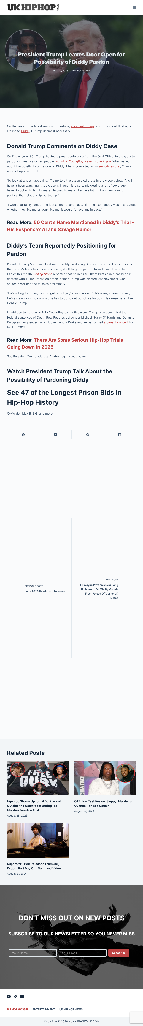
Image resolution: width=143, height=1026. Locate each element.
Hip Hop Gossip (81, 70)
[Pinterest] (88, 434)
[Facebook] (23, 434)
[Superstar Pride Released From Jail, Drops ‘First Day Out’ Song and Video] (38, 840)
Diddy (25, 131)
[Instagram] (22, 996)
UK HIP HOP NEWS (71, 1009)
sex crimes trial (109, 166)
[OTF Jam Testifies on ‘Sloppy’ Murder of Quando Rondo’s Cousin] (105, 778)
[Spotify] (9, 996)
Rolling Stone (43, 274)
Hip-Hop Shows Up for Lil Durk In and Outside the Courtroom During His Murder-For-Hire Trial (34, 805)
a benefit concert (116, 322)
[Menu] (134, 7)
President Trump (82, 126)
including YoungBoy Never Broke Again (83, 161)
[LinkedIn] (120, 434)
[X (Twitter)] (55, 434)
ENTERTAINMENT (44, 1009)
